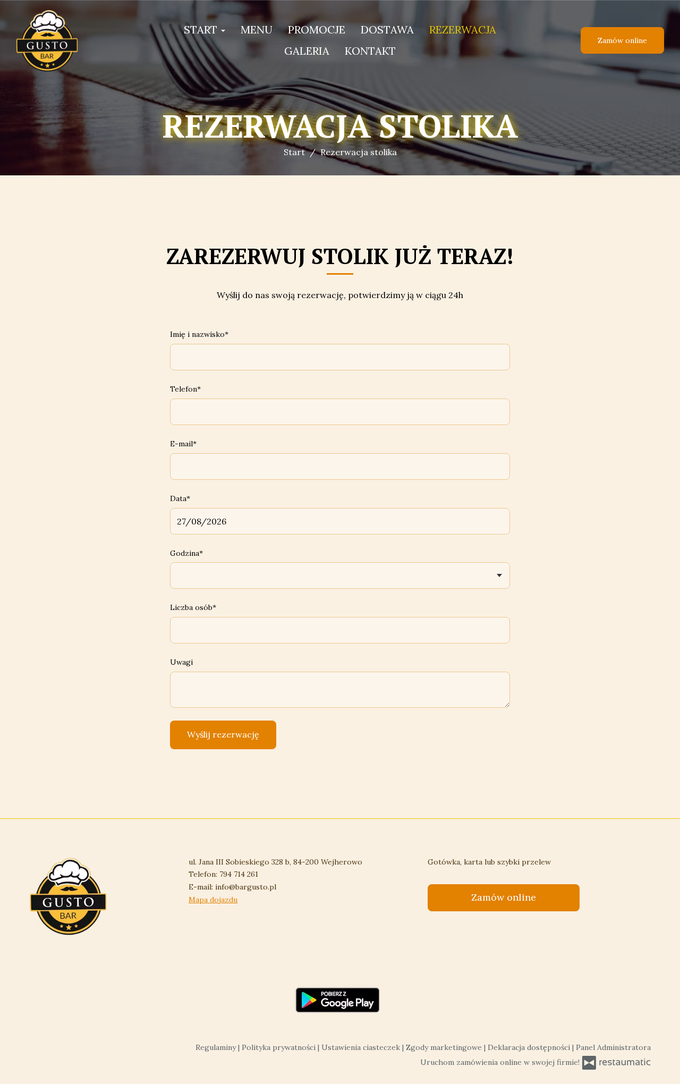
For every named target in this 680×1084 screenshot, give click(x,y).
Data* (180, 498)
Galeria (306, 50)
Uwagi (181, 662)
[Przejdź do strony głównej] (74, 40)
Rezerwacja (462, 29)
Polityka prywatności (280, 1047)
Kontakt (370, 50)
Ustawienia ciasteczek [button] (361, 1047)
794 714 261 (238, 874)
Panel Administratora (613, 1047)
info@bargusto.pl (245, 887)
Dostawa (387, 29)
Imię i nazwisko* (199, 334)
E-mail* (183, 443)
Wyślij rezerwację (223, 734)
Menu (257, 29)
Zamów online (622, 40)
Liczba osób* (193, 607)
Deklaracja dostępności (530, 1047)
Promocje (316, 29)
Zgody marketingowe (445, 1047)
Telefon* (185, 389)
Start (202, 29)
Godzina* (186, 553)
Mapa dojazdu (213, 899)
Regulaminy (217, 1047)
